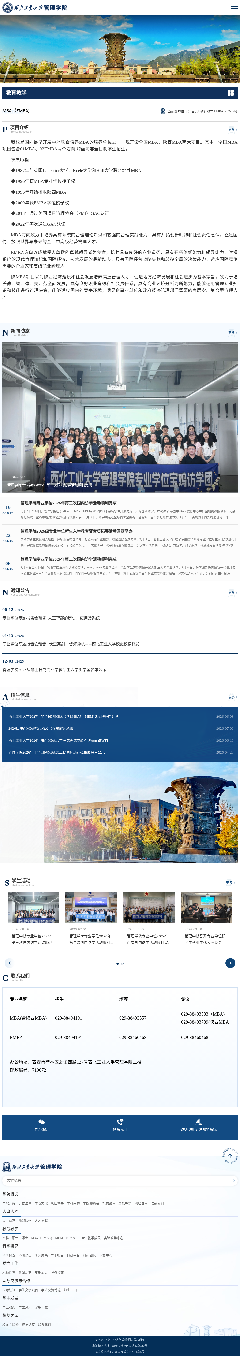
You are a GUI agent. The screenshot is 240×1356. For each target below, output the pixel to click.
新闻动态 (25, 1272)
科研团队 (89, 1255)
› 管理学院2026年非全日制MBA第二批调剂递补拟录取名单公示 (55, 752)
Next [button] (230, 963)
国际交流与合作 (16, 1281)
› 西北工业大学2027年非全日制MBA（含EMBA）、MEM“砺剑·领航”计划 (62, 716)
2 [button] (123, 965)
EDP (82, 1238)
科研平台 (73, 1255)
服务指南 (57, 1272)
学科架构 (73, 1203)
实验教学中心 (114, 1238)
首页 (194, 111)
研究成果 (41, 1255)
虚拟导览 (124, 1203)
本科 (5, 1238)
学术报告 (57, 1255)
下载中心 (105, 1255)
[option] (33, 921)
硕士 (15, 1238)
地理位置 (141, 1203)
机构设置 (109, 1203)
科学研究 (10, 1246)
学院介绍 (8, 1203)
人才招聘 (41, 1220)
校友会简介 (10, 1324)
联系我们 (157, 1203)
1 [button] (119, 965)
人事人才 (10, 1211)
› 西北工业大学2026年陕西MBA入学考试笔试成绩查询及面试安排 (57, 740)
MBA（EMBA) (226, 111)
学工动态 (8, 1307)
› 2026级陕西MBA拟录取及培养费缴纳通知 (39, 728)
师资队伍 (25, 1220)
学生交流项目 (28, 1290)
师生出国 (70, 1290)
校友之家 (10, 1315)
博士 (25, 1238)
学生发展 (10, 1298)
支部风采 (41, 1272)
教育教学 (207, 111)
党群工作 (10, 1263)
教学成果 (94, 1238)
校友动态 (28, 1324)
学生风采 (25, 1307)
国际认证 (8, 1290)
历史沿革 (25, 1203)
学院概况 (10, 1194)
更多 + (233, 129)
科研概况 (8, 1255)
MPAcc (70, 1238)
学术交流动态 (51, 1290)
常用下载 (41, 1307)
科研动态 (25, 1255)
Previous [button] (10, 963)
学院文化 (41, 1203)
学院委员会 (91, 1203)
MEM (59, 1238)
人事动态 (8, 1220)
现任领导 (57, 1203)
